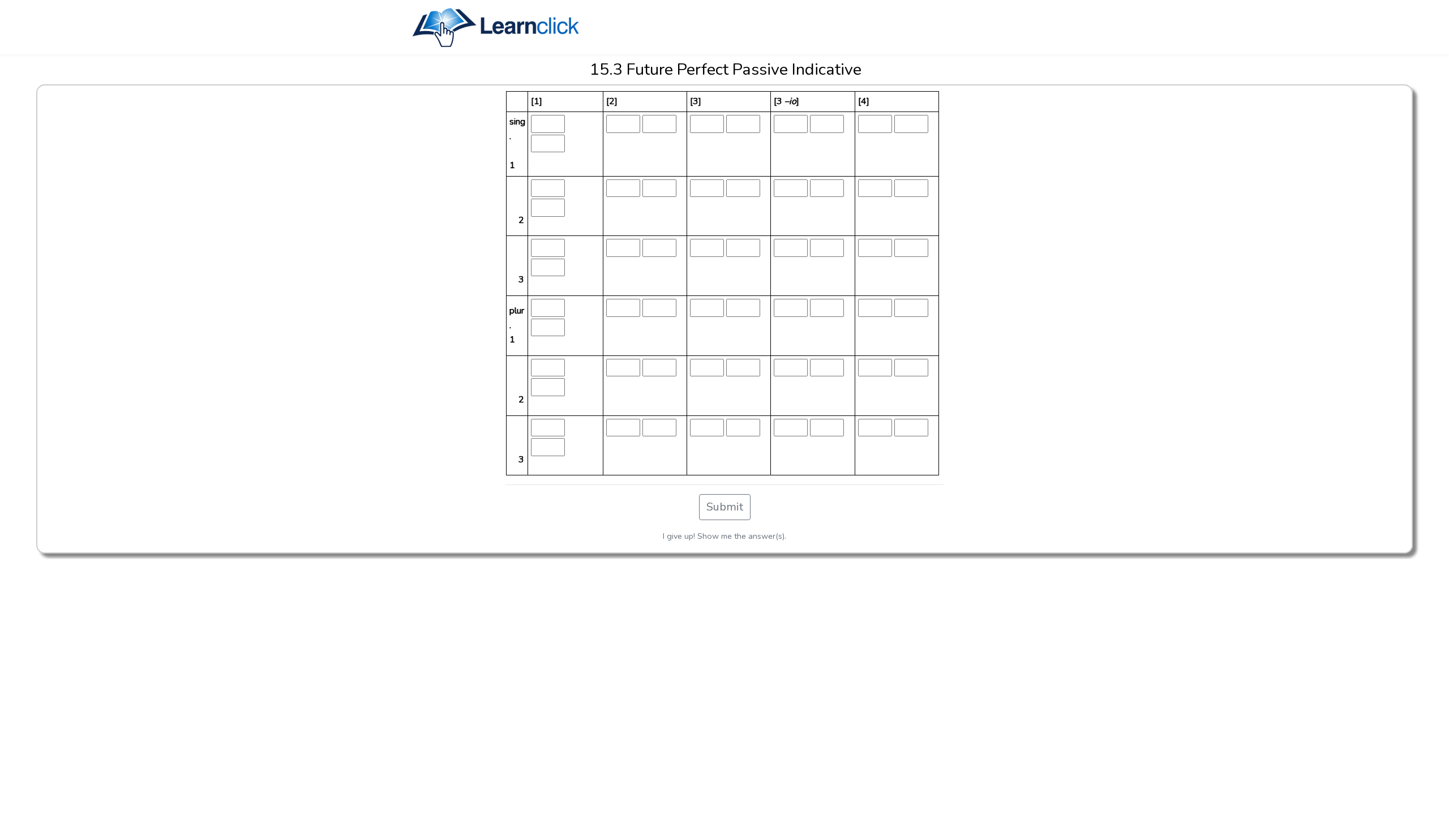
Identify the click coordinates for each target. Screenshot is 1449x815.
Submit (724, 506)
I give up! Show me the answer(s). (724, 536)
